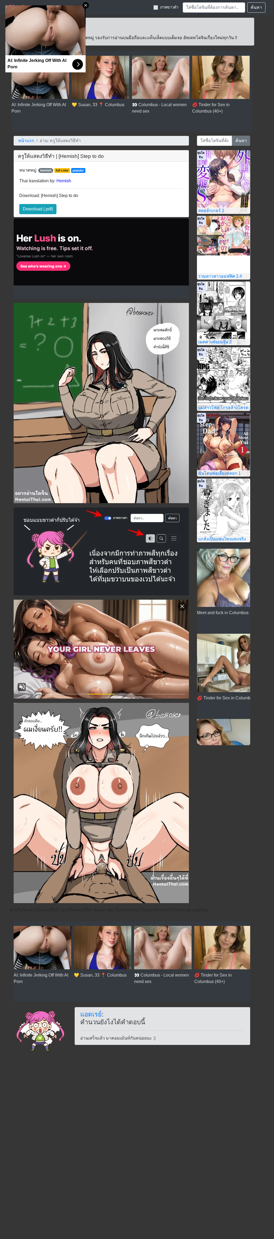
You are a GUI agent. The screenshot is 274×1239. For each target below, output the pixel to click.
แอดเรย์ (91, 1014)
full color (62, 170)
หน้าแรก (26, 140)
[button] (37, 209)
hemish (45, 170)
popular (78, 170)
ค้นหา (256, 7)
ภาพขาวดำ (169, 7)
